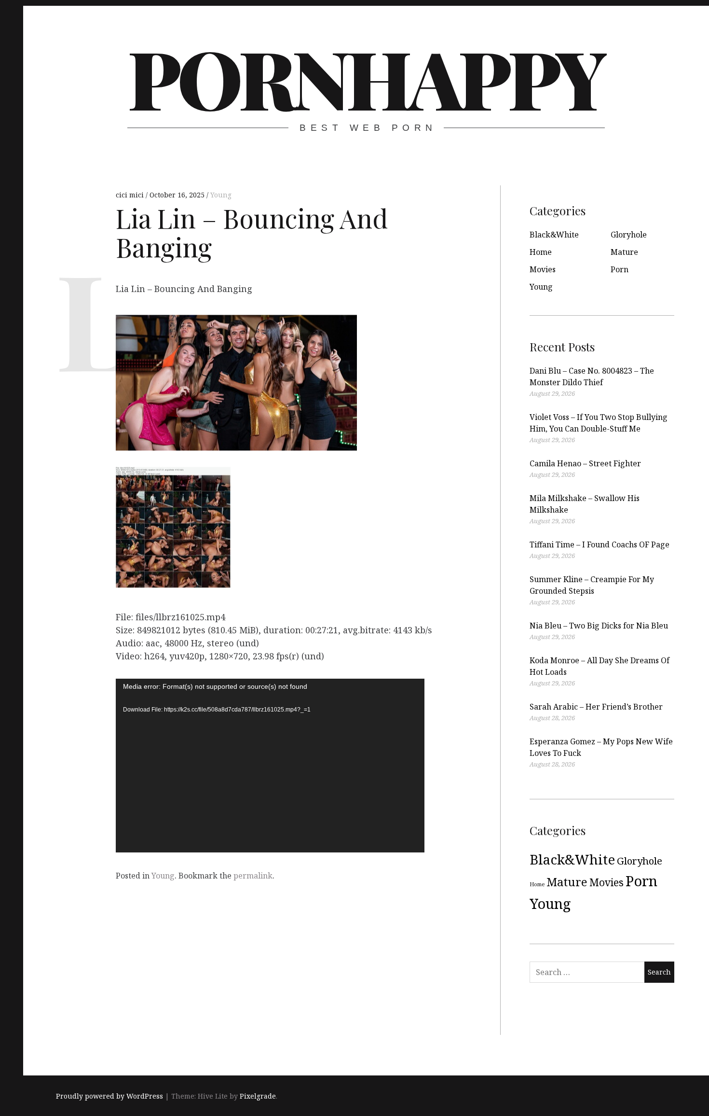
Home (541, 252)
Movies (543, 269)
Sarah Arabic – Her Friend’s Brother (596, 706)
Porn (619, 269)
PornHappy (365, 77)
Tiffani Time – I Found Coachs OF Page (599, 544)
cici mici (131, 194)
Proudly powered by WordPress (109, 1096)
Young (221, 194)
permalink (253, 875)
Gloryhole (629, 234)
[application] (270, 765)
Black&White (554, 234)
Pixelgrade (258, 1096)
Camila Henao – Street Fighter (585, 463)
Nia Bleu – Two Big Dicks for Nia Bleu (599, 625)
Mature (624, 252)
